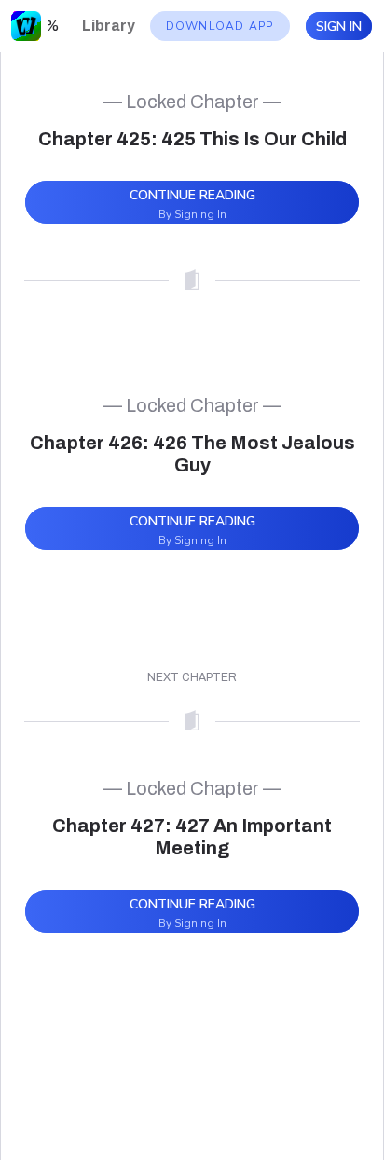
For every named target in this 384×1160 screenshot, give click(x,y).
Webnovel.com (26, 26)
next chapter (192, 677)
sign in (339, 26)
